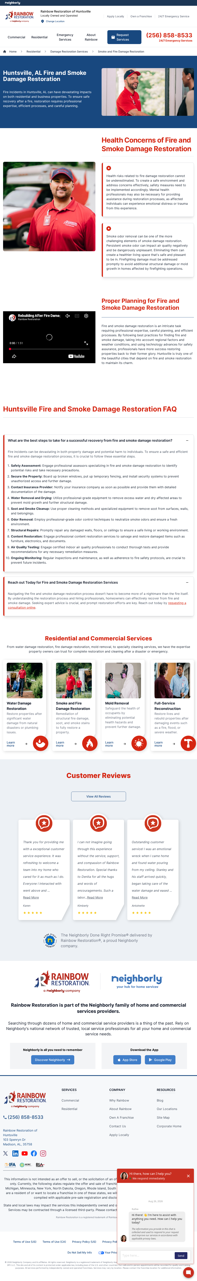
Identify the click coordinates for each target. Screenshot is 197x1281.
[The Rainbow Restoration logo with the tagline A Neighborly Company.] (62, 981)
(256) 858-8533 (25, 1117)
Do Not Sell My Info (80, 1252)
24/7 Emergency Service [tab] (173, 16)
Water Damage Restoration (19, 706)
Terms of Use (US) (24, 1241)
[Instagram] (43, 1153)
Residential (69, 1109)
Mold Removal (117, 703)
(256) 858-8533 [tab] (169, 35)
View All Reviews (98, 796)
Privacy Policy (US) (84, 1241)
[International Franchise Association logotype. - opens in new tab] (25, 1165)
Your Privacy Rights (117, 1252)
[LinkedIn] (15, 1153)
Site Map (163, 1117)
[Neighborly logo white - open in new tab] (13, 3)
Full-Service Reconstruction (167, 706)
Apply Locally (119, 1135)
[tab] (16, 37)
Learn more (11, 744)
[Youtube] (25, 1153)
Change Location (55, 21)
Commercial (70, 1100)
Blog (160, 1100)
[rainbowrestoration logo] (27, 1099)
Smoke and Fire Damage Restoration (73, 706)
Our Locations (167, 1109)
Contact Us (117, 1126)
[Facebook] (34, 1153)
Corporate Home (169, 1126)
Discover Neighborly (50, 1060)
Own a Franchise (121, 1117)
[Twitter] (6, 1153)
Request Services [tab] (123, 37)
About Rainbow (120, 1109)
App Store (130, 1060)
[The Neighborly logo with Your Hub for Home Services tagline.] (137, 981)
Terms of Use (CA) (54, 1241)
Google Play (163, 1060)
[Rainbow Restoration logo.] (19, 16)
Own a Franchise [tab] (141, 16)
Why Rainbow (119, 1100)
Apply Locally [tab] (115, 16)
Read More (31, 897)
